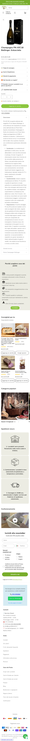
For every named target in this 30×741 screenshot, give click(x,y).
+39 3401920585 (15, 624)
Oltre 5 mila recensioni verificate (15, 1)
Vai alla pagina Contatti (14, 603)
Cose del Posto (9, 734)
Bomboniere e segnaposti (10, 690)
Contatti (5, 640)
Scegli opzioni (22, 353)
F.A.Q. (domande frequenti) (10, 647)
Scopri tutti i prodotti (9, 672)
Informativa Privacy (17, 579)
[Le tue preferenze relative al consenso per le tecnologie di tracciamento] (27, 738)
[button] (4, 12)
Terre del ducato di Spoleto (10, 697)
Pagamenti (6, 654)
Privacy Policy (10, 736)
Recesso (5, 661)
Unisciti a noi (15, 574)
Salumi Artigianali (7, 422)
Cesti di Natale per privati (10, 679)
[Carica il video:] (15, 520)
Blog (4, 686)
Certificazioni (6, 701)
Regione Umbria (7, 693)
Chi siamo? (6, 643)
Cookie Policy (16, 736)
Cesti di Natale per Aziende (10, 675)
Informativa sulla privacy (10, 658)
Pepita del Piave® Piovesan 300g (5, 372)
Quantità (3, 94)
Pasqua (5, 682)
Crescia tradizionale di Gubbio (20, 339)
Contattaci (15, 308)
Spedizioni (6, 651)
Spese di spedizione (12, 59)
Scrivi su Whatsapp (15, 598)
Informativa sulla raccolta (7, 739)
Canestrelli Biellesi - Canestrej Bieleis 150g (20, 372)
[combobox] (17, 8)
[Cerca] (26, 8)
